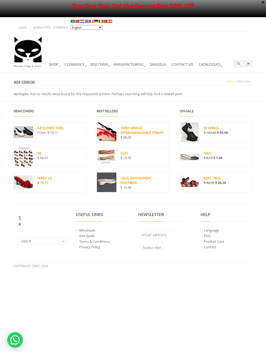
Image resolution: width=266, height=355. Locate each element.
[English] (87, 21)
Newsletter (41, 27)
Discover (99, 64)
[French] (91, 21)
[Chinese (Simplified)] (77, 21)
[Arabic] (73, 21)
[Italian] (101, 21)
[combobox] (43, 241)
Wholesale (87, 230)
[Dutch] (82, 21)
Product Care (214, 241)
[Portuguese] (105, 21)
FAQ (207, 235)
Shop (53, 64)
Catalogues (210, 64)
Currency (60, 27)
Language (211, 230)
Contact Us (182, 64)
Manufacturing (129, 64)
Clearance (74, 64)
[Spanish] (110, 21)
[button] (15, 340)
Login (22, 27)
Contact (210, 247)
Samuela (158, 64)
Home (230, 81)
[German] (96, 21)
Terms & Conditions (94, 241)
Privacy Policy (89, 247)
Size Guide (87, 235)
